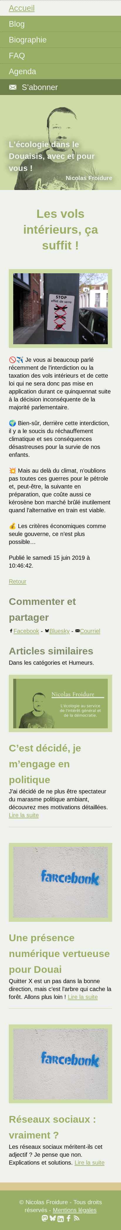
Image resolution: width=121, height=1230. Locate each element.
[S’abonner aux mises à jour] (76, 1218)
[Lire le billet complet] (60, 703)
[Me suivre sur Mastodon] (45, 1218)
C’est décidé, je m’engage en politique (45, 763)
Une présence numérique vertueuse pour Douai (59, 953)
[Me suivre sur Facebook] (69, 1218)
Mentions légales (75, 1210)
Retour (17, 581)
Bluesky (59, 631)
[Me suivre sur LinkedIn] (61, 1218)
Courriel (90, 631)
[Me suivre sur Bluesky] (53, 1218)
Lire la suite (24, 815)
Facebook (26, 631)
